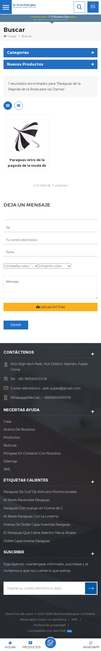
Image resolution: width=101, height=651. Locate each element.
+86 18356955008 (32, 379)
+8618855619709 (57, 398)
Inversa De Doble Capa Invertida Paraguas (37, 524)
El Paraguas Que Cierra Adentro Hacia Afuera (40, 533)
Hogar (12, 36)
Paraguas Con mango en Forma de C (33, 508)
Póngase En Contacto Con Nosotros (32, 453)
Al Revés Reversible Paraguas (27, 500)
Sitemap (10, 461)
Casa (7, 421)
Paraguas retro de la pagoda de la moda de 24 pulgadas (27, 163)
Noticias (10, 445)
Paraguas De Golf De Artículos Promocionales (40, 492)
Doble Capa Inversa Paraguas (27, 541)
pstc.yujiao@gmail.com (62, 388)
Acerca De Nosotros (19, 429)
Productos (12, 437)
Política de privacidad (50, 625)
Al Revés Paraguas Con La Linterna (31, 516)
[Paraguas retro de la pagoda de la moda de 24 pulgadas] (27, 135)
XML (7, 469)
